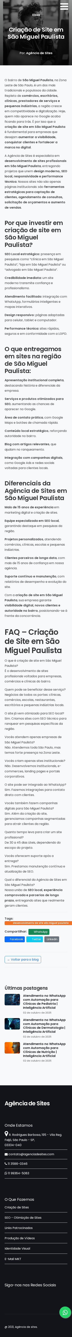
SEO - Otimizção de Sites (23, 1217)
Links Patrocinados (19, 1228)
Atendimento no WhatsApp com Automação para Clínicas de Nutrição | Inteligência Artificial (44, 1050)
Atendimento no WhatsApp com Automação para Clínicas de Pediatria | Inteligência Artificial (44, 1002)
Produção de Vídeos (20, 1238)
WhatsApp (40, 932)
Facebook (16, 939)
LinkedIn (52, 939)
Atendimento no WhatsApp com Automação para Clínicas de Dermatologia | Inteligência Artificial (44, 1026)
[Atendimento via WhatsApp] (65, 1312)
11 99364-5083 (18, 1173)
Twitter (36, 939)
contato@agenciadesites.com (31, 1154)
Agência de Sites (27, 1103)
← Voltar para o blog (23, 959)
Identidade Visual (17, 1248)
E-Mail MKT (13, 1259)
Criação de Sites (17, 1207)
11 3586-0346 (17, 1164)
